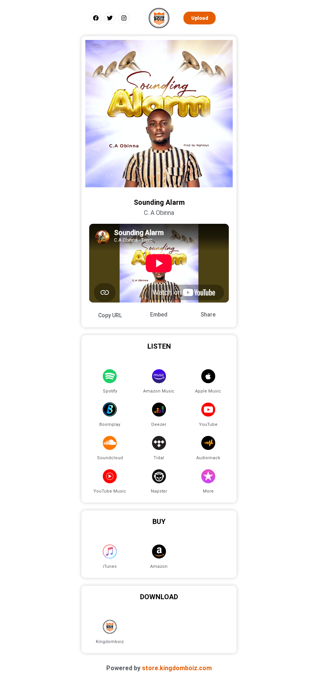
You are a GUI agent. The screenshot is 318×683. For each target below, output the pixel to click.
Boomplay (109, 424)
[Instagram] (124, 18)
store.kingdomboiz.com (177, 668)
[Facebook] (96, 18)
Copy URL (110, 315)
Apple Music (208, 391)
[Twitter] (110, 18)
